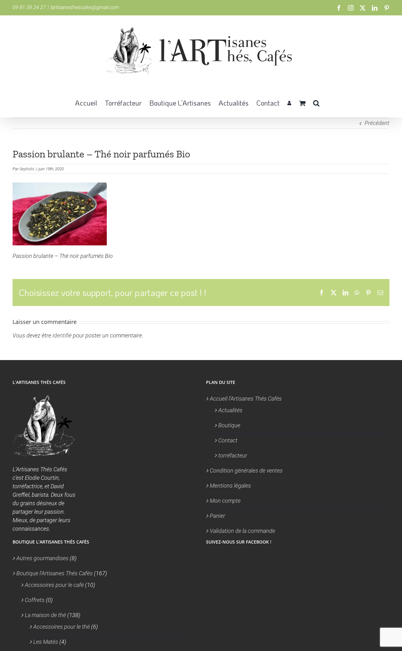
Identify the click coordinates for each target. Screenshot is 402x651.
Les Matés (45, 641)
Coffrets (35, 600)
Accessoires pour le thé (61, 626)
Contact (227, 440)
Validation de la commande (242, 531)
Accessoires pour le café (54, 585)
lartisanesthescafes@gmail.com (85, 7)
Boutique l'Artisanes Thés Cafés (54, 573)
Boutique (229, 425)
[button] (316, 102)
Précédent (377, 123)
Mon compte (225, 500)
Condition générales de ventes (246, 470)
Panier (217, 515)
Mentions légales (230, 485)
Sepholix (26, 169)
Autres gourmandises (42, 558)
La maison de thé (45, 615)
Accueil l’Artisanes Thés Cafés (246, 398)
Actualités (230, 410)
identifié (62, 335)
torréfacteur (232, 455)
